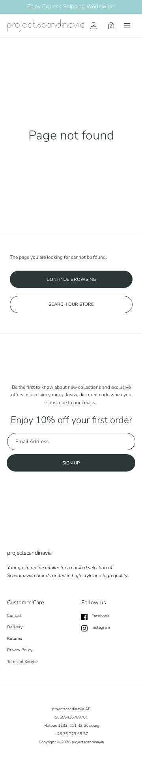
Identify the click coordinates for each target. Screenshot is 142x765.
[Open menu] (127, 25)
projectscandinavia (88, 742)
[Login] (93, 25)
